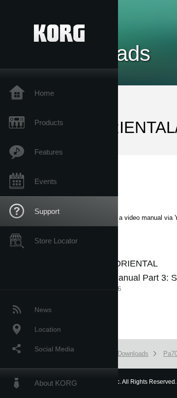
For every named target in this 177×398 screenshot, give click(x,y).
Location (47, 329)
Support (46, 211)
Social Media (54, 349)
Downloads (133, 353)
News (43, 310)
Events (45, 181)
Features (48, 152)
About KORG (55, 383)
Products (48, 122)
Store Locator (56, 241)
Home (44, 93)
